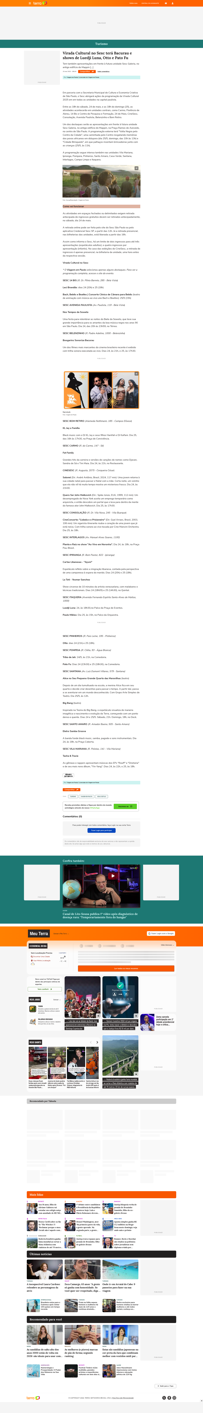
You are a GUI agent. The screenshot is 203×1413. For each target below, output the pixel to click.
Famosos (117, 1201)
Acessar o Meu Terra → (61, 933)
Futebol (79, 1236)
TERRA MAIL (133, 3)
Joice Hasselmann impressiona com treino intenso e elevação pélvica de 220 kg (127, 1371)
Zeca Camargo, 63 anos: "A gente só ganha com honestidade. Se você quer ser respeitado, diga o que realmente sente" (82, 1287)
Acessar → (57, 999)
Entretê (41, 1201)
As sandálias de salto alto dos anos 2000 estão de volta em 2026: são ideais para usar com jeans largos (44, 1353)
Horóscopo (45, 1365)
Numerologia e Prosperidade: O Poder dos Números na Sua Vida (51, 1371)
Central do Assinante (150, 3)
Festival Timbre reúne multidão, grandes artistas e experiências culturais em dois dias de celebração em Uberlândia (89, 1371)
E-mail (166, 3)
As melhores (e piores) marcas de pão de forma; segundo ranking (81, 1353)
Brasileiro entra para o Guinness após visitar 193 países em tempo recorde (50, 1305)
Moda (29, 1346)
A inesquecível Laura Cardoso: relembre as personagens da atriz (43, 1287)
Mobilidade (42, 1236)
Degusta (68, 1346)
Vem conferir (43, 989)
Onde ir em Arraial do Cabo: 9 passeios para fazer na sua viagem (118, 1287)
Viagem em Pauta (86, 796)
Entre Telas (42, 1219)
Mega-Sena (118, 1219)
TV (115, 1236)
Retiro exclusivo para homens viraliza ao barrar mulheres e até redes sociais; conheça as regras (127, 1305)
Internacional (46, 1300)
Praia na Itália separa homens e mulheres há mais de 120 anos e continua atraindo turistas (88, 1305)
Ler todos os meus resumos (126, 968)
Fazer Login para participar (101, 830)
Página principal (40, 3)
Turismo (73, 796)
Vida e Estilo (101, 796)
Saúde (65, 911)
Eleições (79, 1201)
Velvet (67, 1281)
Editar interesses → (167, 945)
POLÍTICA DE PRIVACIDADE (123, 1398)
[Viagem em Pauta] (68, 775)
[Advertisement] (158, 1305)
